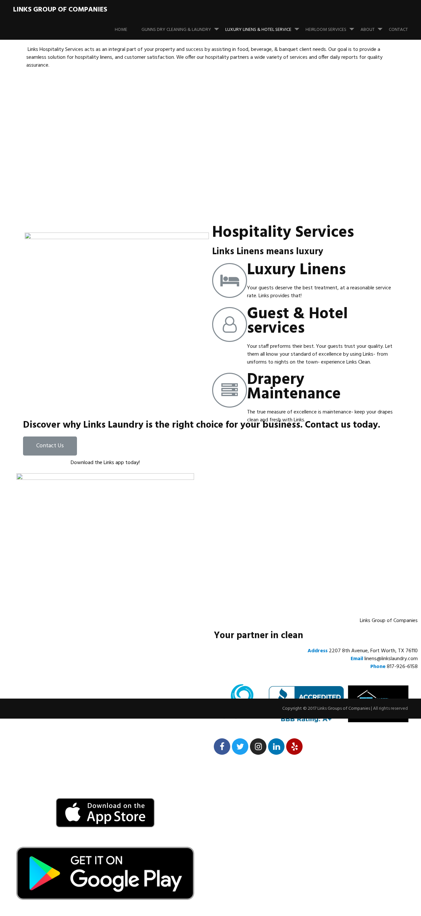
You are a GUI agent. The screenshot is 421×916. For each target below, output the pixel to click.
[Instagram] (258, 746)
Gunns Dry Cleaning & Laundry (176, 30)
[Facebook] (222, 746)
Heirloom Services (326, 30)
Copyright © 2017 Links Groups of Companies (326, 708)
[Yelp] (294, 746)
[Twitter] (240, 746)
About (367, 30)
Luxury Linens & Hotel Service (258, 30)
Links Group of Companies (60, 9)
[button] (50, 446)
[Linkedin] (276, 746)
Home (121, 30)
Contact (398, 30)
